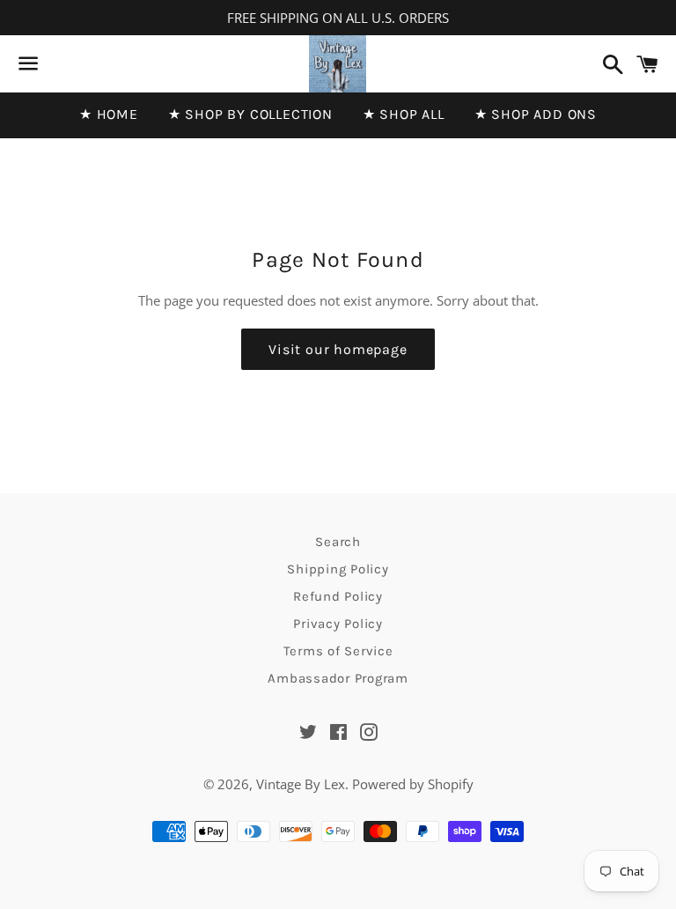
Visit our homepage (337, 349)
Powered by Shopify (413, 784)
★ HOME (108, 114)
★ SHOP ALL (404, 114)
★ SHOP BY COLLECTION (250, 114)
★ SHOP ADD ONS (535, 114)
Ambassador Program (338, 678)
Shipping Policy (337, 569)
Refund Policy (338, 596)
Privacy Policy (338, 624)
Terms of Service (338, 651)
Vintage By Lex (300, 784)
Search (338, 542)
